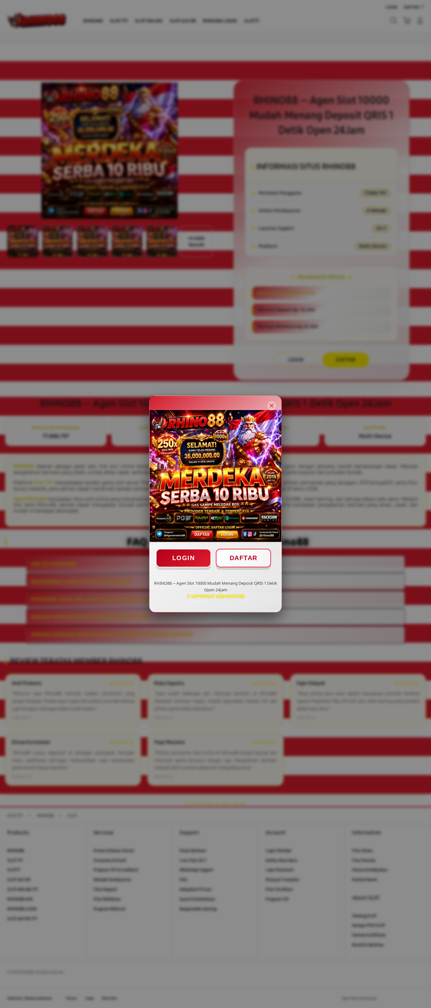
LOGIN (183, 557)
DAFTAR (243, 557)
